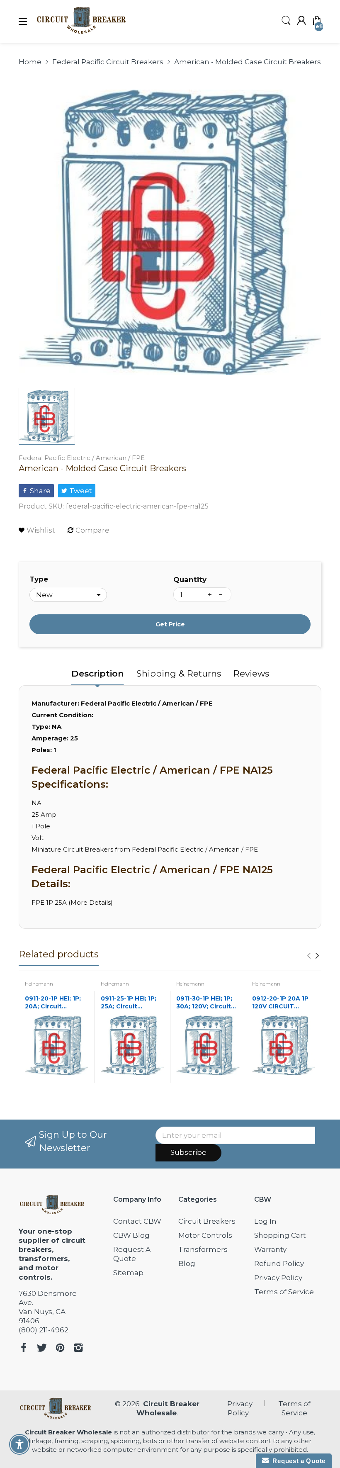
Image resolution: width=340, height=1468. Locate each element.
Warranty (270, 1249)
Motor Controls (205, 1235)
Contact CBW (137, 1221)
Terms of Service (284, 1292)
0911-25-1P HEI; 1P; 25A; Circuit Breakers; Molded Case (128, 1003)
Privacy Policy (278, 1277)
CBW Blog (131, 1235)
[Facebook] (24, 1349)
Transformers (203, 1249)
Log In (265, 1221)
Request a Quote (297, 1460)
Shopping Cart (280, 1235)
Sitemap (128, 1272)
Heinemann (39, 984)
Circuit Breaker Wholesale (68, 1432)
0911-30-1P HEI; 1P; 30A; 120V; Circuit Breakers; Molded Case (204, 1003)
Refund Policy (279, 1263)
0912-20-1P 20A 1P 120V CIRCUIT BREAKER (280, 1003)
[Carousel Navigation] (313, 955)
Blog (186, 1263)
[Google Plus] (78, 1349)
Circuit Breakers (207, 1221)
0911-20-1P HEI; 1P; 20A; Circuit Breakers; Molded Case (53, 1003)
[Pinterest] (60, 1349)
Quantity (189, 579)
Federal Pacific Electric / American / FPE (82, 458)
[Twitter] (42, 1349)
